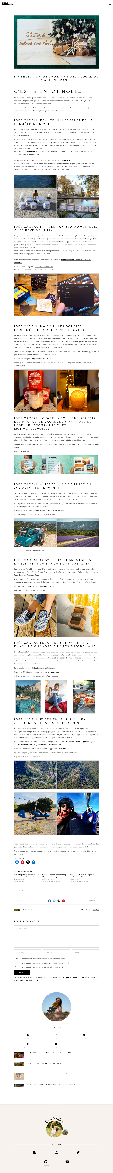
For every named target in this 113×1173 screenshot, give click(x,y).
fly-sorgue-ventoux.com (60, 748)
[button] (35, 197)
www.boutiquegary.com (45, 586)
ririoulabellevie (22, 901)
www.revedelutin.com (44, 267)
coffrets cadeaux (31, 151)
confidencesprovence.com (41, 358)
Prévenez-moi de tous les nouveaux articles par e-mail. (40, 967)
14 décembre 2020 (92, 901)
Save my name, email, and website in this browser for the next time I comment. (40, 958)
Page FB (29, 267)
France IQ (63, 242)
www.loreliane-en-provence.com (45, 672)
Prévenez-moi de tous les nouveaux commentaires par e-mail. (43, 963)
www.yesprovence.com (43, 510)
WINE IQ (78, 239)
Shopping (60, 85)
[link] (59, 160)
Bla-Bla (51, 85)
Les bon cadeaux (61, 510)
